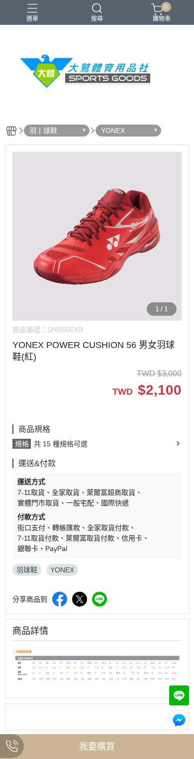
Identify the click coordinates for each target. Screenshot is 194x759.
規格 (22, 444)
